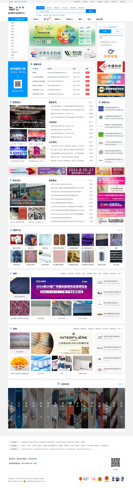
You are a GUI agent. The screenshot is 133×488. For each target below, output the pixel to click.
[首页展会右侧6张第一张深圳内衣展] (111, 181)
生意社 (29, 445)
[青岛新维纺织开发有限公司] (79, 54)
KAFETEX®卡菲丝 (38, 85)
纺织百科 (81, 8)
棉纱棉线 (76, 329)
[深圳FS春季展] (111, 79)
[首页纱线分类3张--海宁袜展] (61, 343)
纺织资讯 (73, 8)
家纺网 (66, 445)
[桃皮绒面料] (41, 311)
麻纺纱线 (83, 329)
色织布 (50, 15)
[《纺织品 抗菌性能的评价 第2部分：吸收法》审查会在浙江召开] (27, 116)
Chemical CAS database (57, 449)
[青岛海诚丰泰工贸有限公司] (111, 54)
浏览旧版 (122, 2)
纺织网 (11, 1)
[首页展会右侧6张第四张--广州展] (111, 205)
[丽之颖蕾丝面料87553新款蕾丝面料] (20, 311)
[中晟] (111, 66)
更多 (90, 102)
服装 (54, 15)
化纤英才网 (70, 442)
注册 (19, 1)
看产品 (47, 19)
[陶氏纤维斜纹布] (20, 288)
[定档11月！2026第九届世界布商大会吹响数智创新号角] (36, 137)
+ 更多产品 (119, 230)
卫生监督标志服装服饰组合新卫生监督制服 (45, 94)
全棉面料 (63, 273)
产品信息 (40, 8)
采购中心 (57, 19)
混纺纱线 (113, 329)
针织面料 (45, 15)
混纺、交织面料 (87, 273)
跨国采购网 (42, 442)
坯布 (57, 15)
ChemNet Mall (71, 449)
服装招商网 (50, 442)
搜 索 (91, 11)
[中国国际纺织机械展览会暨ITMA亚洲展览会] (62, 35)
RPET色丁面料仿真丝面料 (40, 77)
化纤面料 (78, 273)
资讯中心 (69, 19)
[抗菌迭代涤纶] (82, 366)
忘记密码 (23, 1)
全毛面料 (113, 273)
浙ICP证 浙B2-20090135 (15, 481)
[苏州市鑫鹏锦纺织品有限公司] (111, 91)
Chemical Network (26, 449)
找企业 (35, 19)
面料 (60, 15)
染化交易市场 (104, 445)
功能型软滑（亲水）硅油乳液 (41, 81)
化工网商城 (76, 2)
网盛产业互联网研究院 (50, 445)
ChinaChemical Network (41, 449)
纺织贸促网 (24, 442)
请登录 (16, 1)
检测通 (97, 445)
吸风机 (35, 90)
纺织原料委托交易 (105, 45)
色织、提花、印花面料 (101, 273)
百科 (89, 19)
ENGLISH (114, 2)
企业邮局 (99, 2)
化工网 (72, 445)
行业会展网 (89, 445)
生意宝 (23, 445)
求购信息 (56, 8)
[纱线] (61, 366)
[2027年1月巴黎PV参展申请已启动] (18, 216)
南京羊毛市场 (34, 442)
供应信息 (65, 8)
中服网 (83, 442)
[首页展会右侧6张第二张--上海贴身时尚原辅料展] (111, 189)
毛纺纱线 (91, 329)
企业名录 (48, 8)
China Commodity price (84, 449)
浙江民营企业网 (60, 442)
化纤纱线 (105, 329)
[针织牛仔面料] (82, 311)
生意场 (34, 445)
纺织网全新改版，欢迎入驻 (108, 42)
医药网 (83, 445)
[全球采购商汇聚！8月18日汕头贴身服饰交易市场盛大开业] (36, 155)
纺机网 (61, 445)
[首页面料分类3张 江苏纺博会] (61, 288)
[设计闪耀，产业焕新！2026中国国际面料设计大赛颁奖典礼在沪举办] (18, 137)
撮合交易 (99, 19)
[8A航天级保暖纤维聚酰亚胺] (20, 366)
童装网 (77, 442)
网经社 (107, 2)
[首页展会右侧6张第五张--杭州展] (111, 213)
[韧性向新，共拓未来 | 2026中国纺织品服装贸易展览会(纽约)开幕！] (36, 216)
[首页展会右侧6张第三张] (111, 197)
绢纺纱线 (98, 329)
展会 (80, 19)
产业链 (92, 2)
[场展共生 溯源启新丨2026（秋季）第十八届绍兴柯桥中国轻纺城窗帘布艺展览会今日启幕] (27, 194)
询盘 (87, 72)
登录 (105, 31)
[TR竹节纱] (41, 366)
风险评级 (85, 2)
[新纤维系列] (61, 311)
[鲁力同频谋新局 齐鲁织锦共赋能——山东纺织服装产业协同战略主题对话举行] (18, 155)
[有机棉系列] (20, 343)
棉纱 (63, 15)
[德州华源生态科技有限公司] (46, 54)
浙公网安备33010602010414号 (35, 481)
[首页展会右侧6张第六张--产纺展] (111, 221)
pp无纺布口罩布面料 (39, 73)
